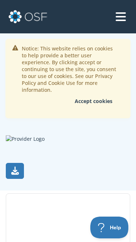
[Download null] (15, 171)
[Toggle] (120, 16)
